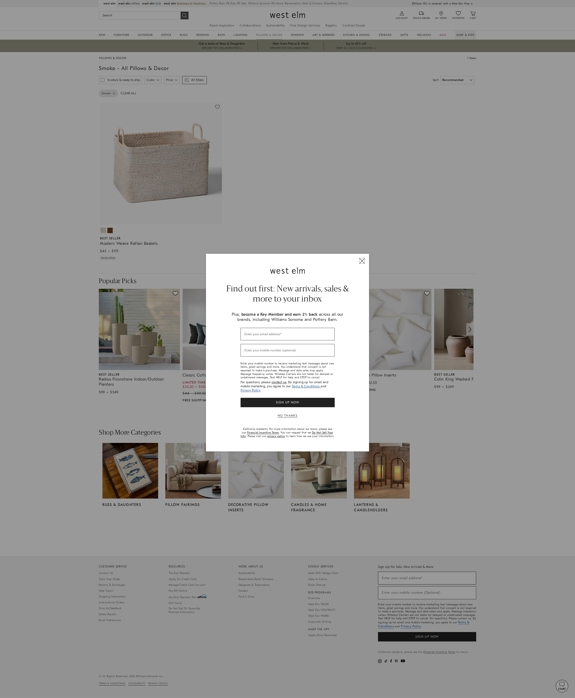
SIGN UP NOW (287, 402)
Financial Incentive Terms (263, 432)
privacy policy (276, 436)
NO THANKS (288, 416)
